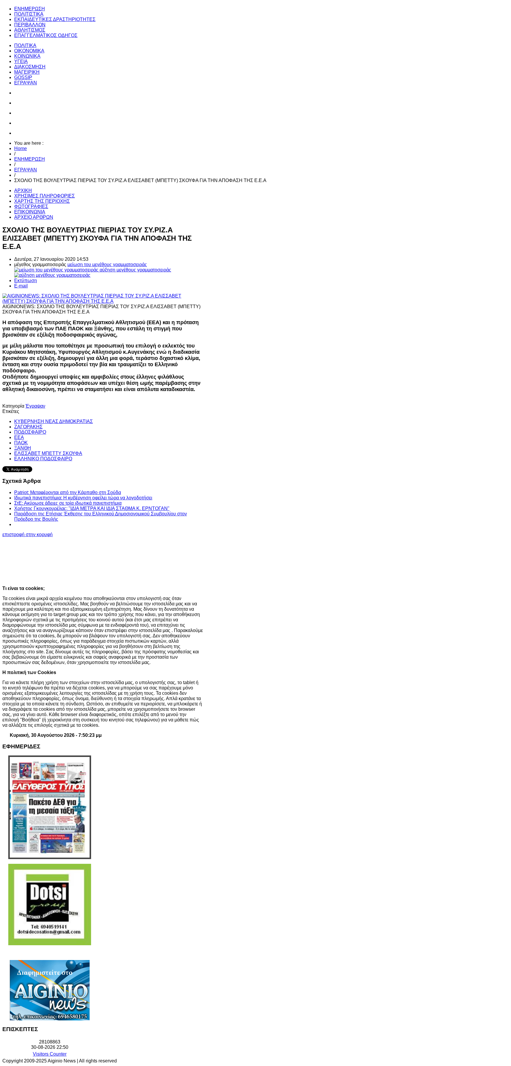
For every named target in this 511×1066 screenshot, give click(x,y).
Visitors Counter (50, 1054)
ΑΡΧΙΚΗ (23, 190)
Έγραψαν (35, 406)
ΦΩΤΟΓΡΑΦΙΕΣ (31, 206)
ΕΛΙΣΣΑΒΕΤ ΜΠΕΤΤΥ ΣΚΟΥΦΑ (48, 453)
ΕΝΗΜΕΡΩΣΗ (29, 159)
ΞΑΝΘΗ (22, 448)
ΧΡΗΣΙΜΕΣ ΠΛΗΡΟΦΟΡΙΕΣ (44, 195)
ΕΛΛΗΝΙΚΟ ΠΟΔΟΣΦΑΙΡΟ (43, 458)
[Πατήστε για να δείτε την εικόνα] (102, 301)
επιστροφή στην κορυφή (27, 534)
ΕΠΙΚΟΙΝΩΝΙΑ (29, 211)
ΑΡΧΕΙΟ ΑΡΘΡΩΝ (33, 217)
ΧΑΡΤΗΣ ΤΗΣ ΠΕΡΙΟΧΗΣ (42, 201)
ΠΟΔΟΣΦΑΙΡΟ (30, 432)
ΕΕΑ (19, 437)
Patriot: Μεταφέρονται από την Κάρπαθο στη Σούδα (67, 492)
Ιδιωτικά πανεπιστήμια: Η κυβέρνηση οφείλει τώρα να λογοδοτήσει (83, 497)
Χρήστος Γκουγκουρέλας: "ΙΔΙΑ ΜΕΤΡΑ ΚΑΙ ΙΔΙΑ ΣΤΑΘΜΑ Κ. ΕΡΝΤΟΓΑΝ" (91, 508)
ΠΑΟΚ (21, 442)
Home (20, 148)
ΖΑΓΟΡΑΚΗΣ (28, 426)
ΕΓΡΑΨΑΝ (25, 169)
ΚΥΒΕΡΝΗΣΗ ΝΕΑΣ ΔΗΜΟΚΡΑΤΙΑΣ (53, 421)
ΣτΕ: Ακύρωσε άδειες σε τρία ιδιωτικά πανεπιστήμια (68, 503)
